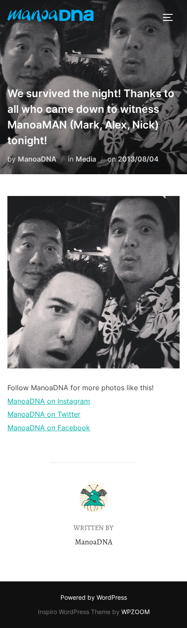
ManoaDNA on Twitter (43, 414)
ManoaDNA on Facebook (48, 427)
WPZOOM (135, 611)
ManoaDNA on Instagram (48, 401)
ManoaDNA (37, 159)
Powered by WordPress (93, 597)
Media (86, 159)
